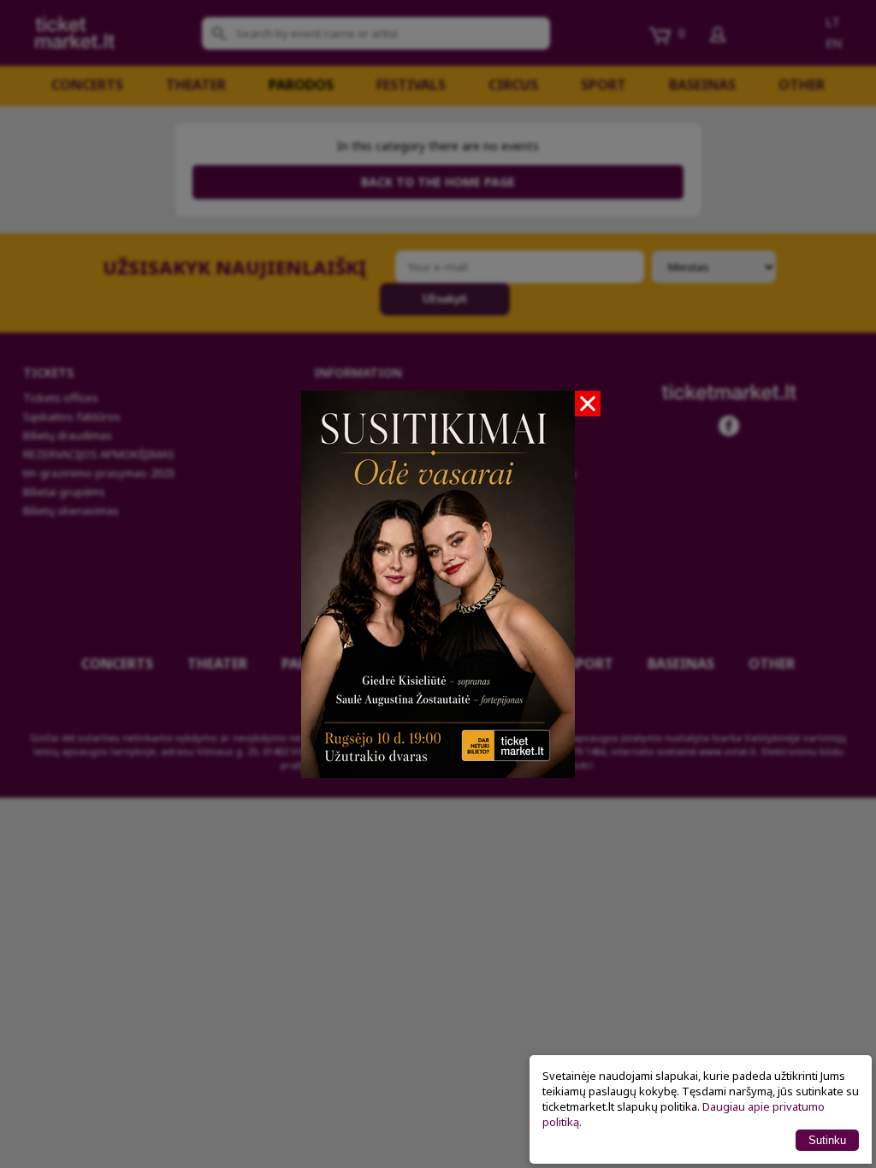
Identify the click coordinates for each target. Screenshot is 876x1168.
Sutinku (827, 1140)
